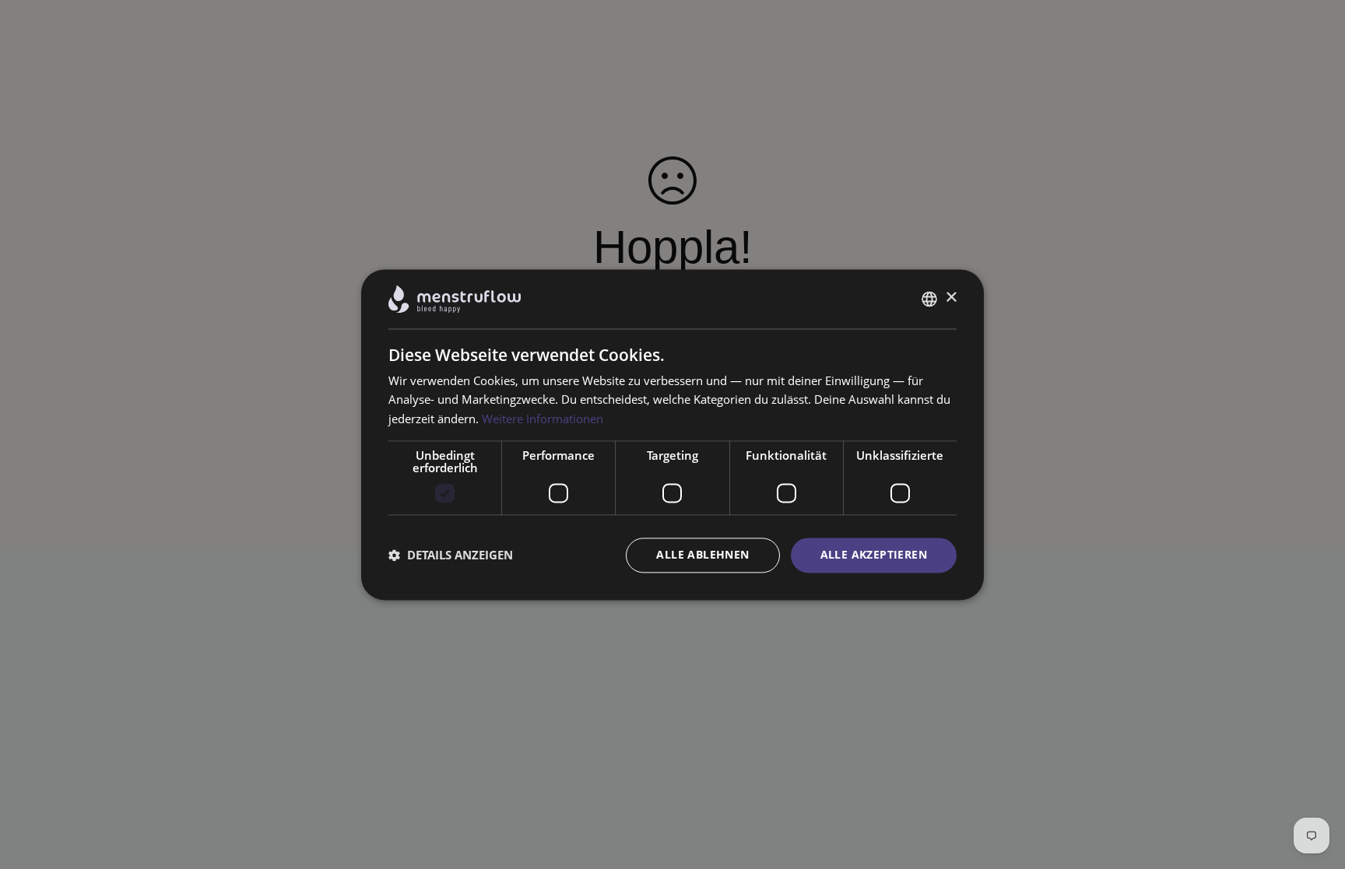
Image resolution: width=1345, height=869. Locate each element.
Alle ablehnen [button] (702, 554)
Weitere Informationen (542, 419)
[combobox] (929, 299)
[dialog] (672, 434)
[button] (450, 555)
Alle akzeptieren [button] (873, 554)
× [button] (951, 298)
